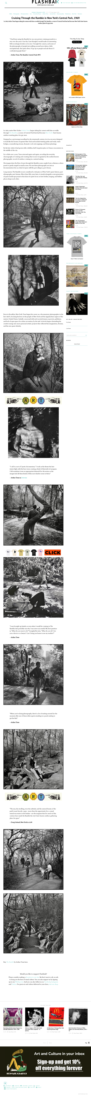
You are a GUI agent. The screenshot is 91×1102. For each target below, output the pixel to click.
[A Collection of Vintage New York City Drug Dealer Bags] (56, 1016)
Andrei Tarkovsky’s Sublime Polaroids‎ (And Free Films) (81, 188)
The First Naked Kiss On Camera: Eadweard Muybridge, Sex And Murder (81, 200)
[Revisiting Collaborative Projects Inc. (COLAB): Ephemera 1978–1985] (12, 1016)
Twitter (14, 984)
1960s (10, 14)
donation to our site (32, 977)
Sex (31, 14)
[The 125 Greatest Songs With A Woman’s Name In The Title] (70, 224)
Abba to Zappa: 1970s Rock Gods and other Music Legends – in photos (33, 1029)
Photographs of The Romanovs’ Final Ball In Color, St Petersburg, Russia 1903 (81, 156)
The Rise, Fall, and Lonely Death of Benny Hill (81, 178)
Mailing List (19, 982)
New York (74, 14)
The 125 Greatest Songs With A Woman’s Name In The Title (81, 222)
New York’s (49, 133)
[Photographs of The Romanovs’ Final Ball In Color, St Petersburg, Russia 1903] (70, 157)
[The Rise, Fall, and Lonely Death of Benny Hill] (70, 180)
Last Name (68, 328)
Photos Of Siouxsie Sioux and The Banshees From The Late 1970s (80, 211)
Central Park (52, 14)
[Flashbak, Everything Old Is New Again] (45, 3)
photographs (16, 14)
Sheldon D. (34, 12)
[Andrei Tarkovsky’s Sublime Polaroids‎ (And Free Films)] (70, 191)
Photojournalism (24, 14)
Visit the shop (76, 42)
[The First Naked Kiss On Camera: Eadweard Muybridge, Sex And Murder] (70, 200)
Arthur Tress (45, 14)
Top (86, 1043)
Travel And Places (37, 14)
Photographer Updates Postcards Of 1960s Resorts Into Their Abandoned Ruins (81, 167)
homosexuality (60, 14)
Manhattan (68, 14)
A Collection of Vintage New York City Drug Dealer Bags (55, 1028)
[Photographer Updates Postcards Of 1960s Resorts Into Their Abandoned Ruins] (70, 167)
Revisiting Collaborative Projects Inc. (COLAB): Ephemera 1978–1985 (12, 1028)
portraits (80, 14)
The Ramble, (13, 133)
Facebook (47, 982)
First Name (68, 322)
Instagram (54, 982)
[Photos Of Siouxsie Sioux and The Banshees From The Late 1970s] (70, 212)
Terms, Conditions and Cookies (19, 1087)
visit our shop (53, 984)
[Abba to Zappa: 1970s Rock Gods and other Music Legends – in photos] (34, 1016)
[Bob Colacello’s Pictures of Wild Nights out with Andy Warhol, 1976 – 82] (78, 1016)
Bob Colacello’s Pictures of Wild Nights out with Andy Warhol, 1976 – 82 (78, 1029)
